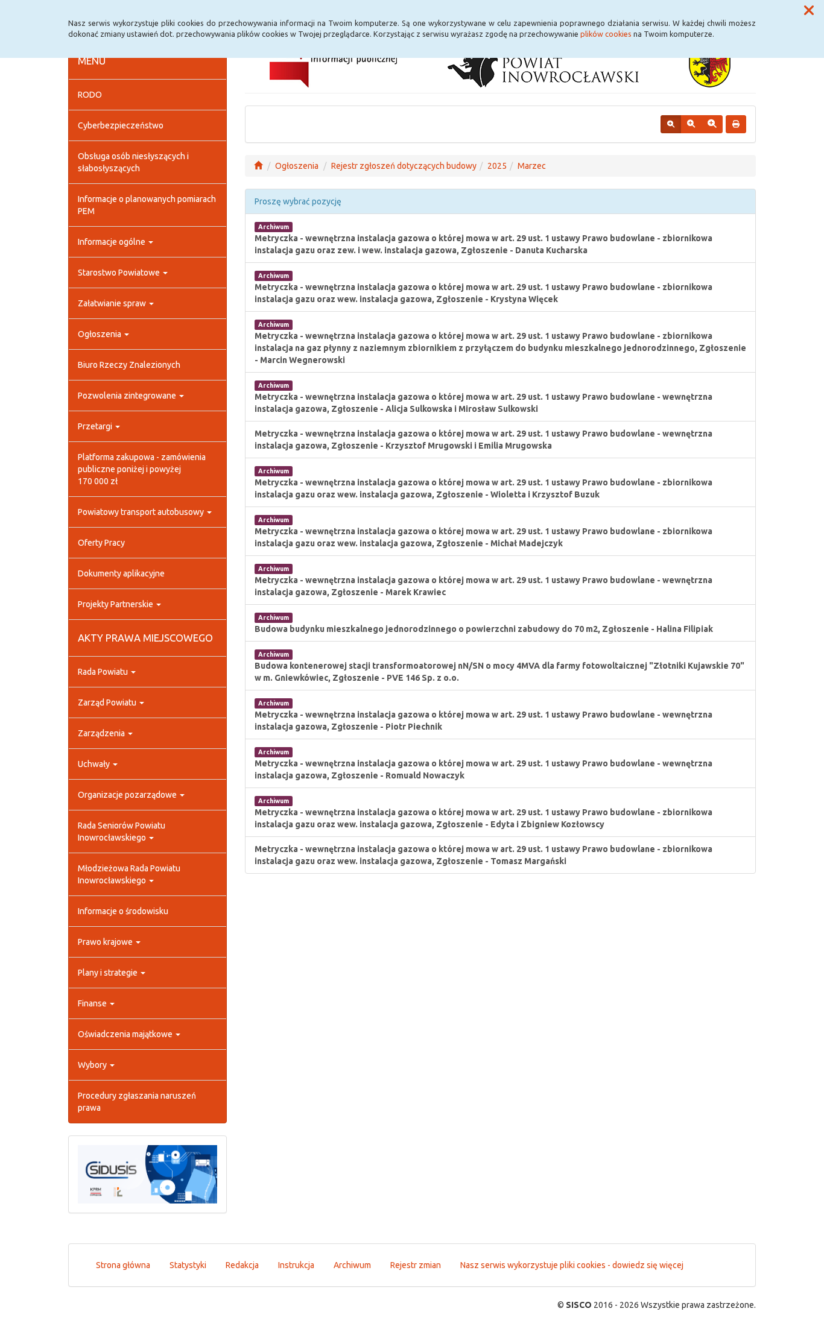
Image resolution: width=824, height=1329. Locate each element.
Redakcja (242, 1265)
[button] (809, 10)
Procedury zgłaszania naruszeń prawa (137, 1102)
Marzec (532, 166)
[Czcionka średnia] (691, 124)
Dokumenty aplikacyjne (121, 573)
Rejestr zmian (415, 1265)
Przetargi (96, 426)
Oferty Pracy (101, 543)
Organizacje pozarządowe (128, 795)
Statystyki (188, 1265)
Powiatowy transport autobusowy (142, 512)
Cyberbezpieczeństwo (120, 125)
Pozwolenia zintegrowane (128, 395)
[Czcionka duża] (712, 124)
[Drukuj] (736, 124)
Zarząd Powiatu (108, 702)
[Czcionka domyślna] (671, 124)
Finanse (93, 1003)
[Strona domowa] (258, 166)
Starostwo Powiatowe (120, 272)
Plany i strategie (108, 972)
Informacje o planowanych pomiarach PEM (147, 205)
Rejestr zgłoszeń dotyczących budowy (404, 166)
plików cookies (606, 34)
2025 (497, 166)
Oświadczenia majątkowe (126, 1034)
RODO (90, 94)
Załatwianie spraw (113, 303)
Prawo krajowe (106, 942)
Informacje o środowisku (123, 911)
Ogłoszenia (100, 334)
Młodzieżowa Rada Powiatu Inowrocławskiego (129, 874)
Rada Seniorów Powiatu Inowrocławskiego (121, 831)
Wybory (93, 1065)
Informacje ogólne (112, 242)
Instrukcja (296, 1265)
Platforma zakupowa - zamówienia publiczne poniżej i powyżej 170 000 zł (142, 469)
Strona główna (123, 1265)
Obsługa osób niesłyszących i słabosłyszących (133, 162)
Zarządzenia (102, 733)
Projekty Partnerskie (116, 604)
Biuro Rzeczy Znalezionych (129, 365)
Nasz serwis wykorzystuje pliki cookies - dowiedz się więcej (571, 1265)
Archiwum (352, 1265)
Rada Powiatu (104, 672)
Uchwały (95, 764)
